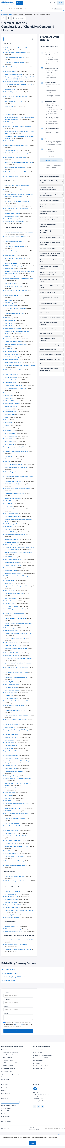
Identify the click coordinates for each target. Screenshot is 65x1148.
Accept (32, 1143)
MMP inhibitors (9, 349)
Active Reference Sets (8, 1054)
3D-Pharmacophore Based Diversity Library (17, 190)
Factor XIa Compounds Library (14, 464)
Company (4, 1085)
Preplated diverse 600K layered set (15, 876)
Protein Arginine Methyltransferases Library (17, 701)
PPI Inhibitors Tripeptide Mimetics (15, 534)
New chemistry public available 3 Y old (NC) (17, 944)
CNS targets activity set (11, 150)
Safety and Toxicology (39, 1068)
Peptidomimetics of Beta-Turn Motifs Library (18, 836)
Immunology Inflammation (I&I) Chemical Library (19, 84)
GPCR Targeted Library (11, 776)
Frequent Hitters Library (12, 562)
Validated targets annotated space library (17, 122)
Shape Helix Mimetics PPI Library (14, 861)
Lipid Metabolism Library (12, 684)
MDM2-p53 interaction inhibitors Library (17, 813)
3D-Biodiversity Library (11, 206)
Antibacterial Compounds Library (14, 593)
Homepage (4, 14)
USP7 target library (10, 320)
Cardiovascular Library (11, 687)
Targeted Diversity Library (12, 213)
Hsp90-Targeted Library (11, 539)
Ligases (7, 420)
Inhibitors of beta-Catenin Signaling (15, 818)
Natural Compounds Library (13, 498)
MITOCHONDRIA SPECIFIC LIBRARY (16, 96)
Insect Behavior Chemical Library (14, 62)
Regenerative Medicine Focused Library (16, 677)
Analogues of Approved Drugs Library (16, 447)
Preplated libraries (8, 1060)
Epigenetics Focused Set (12, 542)
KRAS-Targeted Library (11, 758)
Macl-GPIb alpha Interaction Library (15, 609)
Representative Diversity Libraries (15, 221)
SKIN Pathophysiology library (13, 74)
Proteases (7, 409)
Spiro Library (8, 583)
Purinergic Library (10, 792)
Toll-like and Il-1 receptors (12, 401)
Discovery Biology (9, 980)
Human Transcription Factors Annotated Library (19, 162)
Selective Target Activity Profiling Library (16, 145)
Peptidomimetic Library (11, 853)
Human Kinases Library (11, 263)
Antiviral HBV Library (11, 737)
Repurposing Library (11, 915)
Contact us (4, 1096)
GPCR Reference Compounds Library (15, 258)
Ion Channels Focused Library (13, 559)
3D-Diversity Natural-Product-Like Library (17, 201)
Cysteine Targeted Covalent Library (15, 493)
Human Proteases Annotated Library (15, 157)
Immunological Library (11, 698)
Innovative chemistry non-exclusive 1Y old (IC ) (18, 949)
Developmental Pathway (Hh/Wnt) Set (16, 719)
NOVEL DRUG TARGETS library (14, 101)
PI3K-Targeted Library (11, 745)
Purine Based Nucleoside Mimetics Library (17, 803)
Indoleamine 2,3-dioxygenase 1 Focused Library (18, 633)
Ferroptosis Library (10, 71)
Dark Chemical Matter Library (13, 565)
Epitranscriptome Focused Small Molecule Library (19, 663)
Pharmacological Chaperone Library (15, 52)
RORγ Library (9, 456)
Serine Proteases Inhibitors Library (15, 705)
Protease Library (9, 393)
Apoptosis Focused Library (12, 380)
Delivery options (5, 1093)
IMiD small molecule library (13, 328)
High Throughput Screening (8, 1105)
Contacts (36, 1085)
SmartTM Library (10, 219)
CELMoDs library (10, 326)
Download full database (51, 160)
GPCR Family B (9, 441)
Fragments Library (10, 567)
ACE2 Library (8, 503)
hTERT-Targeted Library (11, 374)
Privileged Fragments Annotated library (16, 451)
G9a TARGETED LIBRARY (12, 354)
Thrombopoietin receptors (12, 403)
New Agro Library (10, 590)
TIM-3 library (8, 323)
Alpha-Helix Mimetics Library (13, 840)
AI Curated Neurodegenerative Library (16, 67)
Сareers (3, 1090)
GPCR (3, 1113)
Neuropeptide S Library (11, 630)
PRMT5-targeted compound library (15, 57)
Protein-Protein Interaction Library (15, 865)
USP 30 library (9, 318)
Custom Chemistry (9, 969)
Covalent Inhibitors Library (12, 653)
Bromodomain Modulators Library (15, 509)
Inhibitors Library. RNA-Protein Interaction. (17, 488)
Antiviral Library (9, 742)
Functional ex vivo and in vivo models (43, 1066)
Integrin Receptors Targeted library (15, 638)
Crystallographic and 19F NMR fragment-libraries (19, 476)
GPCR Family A (9, 444)
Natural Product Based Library (13, 573)
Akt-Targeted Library (11, 768)
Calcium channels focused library (14, 370)
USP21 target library (11, 305)
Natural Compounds (8, 1065)
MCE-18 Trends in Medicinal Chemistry (16, 208)
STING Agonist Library (11, 606)
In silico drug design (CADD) (40, 1057)
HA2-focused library (11, 351)
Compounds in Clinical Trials (13, 905)
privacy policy (19, 1024)
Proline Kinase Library (11, 755)
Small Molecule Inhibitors (12, 917)
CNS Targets (8, 529)
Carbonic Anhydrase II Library (13, 481)
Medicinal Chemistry (10, 973)
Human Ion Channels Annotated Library (16, 153)
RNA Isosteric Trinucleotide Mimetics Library (18, 658)
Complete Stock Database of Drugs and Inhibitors (19, 910)
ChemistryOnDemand (33, 1129)
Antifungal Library (10, 603)
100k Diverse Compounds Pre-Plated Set (17, 881)
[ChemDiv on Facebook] (34, 1106)
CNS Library (8, 798)
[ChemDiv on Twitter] (42, 1106)
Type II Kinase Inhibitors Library (14, 751)
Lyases (6, 417)
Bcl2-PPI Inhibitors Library (12, 823)
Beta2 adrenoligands (11, 377)
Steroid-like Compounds (12, 655)
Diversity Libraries (7, 1057)
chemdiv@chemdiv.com (39, 1101)
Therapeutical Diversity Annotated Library (17, 141)
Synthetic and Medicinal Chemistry (42, 1055)
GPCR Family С (9, 438)
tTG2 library (8, 336)
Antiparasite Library (10, 601)
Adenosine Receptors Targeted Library (16, 618)
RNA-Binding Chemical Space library (15, 308)
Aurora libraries (5, 1116)
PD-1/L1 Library (9, 695)
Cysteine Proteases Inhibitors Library (15, 710)
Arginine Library (9, 580)
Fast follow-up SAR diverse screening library (17, 185)
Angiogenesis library (11, 645)
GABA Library (9, 795)
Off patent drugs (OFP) (11, 896)
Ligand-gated (8, 422)
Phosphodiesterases (11, 411)
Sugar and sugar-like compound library (16, 344)
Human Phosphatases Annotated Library (16, 172)
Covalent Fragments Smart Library (15, 472)
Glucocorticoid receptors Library (14, 613)
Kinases (7, 425)
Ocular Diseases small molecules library (16, 467)
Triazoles (7, 461)
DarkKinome (8, 300)
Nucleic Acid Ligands (11, 628)
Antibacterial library (10, 382)
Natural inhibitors (10, 268)
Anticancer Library (10, 727)
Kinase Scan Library (10, 338)
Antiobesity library (10, 89)
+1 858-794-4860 (38, 1099)
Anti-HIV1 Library (10, 740)
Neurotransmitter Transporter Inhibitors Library (19, 788)
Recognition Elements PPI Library (14, 826)
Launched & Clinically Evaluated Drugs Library (18, 126)
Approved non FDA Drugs (12, 907)
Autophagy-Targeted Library (13, 524)
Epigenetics (8, 430)
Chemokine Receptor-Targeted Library (16, 648)
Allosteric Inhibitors (10, 765)
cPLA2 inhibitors (9, 459)
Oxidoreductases (10, 414)
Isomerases (8, 428)
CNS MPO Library (10, 801)
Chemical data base (6, 1121)
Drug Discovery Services (41, 1046)
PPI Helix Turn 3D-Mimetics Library (15, 856)
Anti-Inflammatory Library (12, 690)
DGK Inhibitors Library (11, 545)
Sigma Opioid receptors (11, 406)
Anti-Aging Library (10, 682)
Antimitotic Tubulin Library (12, 724)
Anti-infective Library (11, 598)
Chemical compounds (7, 1119)
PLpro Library (9, 506)
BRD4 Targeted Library (11, 642)
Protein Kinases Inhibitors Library (14, 771)
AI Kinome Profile (38, 1049)
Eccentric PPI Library (11, 532)
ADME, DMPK (37, 1063)
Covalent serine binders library (14, 385)
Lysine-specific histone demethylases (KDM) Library (20, 365)
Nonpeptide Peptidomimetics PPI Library (17, 846)
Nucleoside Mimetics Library (13, 808)
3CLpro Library (9, 501)
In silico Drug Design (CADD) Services (15, 977)
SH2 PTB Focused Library (12, 811)
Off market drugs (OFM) (12, 899)
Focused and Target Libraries (10, 1052)
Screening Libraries (6, 1049)
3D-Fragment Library (11, 570)
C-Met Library (9, 748)
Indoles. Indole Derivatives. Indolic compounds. (18, 576)
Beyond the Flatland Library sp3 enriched (17, 586)
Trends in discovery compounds (10, 1102)
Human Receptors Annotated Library (15, 167)
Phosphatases (9, 114)
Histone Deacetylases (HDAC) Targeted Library (18, 552)
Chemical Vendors (6, 1108)
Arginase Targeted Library (12, 516)
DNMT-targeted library (11, 359)
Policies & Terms (5, 1128)
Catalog (10, 14)
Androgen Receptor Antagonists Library (16, 730)
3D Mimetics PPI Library (12, 830)
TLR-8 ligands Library (11, 692)
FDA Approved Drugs (11, 902)
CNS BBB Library (9, 557)
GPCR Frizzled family (11, 436)
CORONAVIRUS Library (12, 734)
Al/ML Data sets (37, 1052)
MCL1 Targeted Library (11, 513)
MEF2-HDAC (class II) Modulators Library (17, 715)
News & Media (5, 1088)
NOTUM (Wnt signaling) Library (14, 484)
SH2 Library (8, 526)
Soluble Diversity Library (12, 216)
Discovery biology (38, 1060)
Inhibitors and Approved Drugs (11, 1063)
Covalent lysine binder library (13, 341)
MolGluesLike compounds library (14, 313)
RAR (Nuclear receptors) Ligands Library (16, 672)
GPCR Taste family (10, 433)
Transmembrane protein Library (14, 81)
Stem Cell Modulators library (13, 362)
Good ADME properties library (14, 92)
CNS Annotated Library (11, 176)
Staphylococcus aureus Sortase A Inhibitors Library (19, 232)
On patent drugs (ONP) (11, 894)
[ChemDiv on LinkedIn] (38, 1106)
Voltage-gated (9, 398)
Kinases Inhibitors (6, 1111)
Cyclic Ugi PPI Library (11, 843)
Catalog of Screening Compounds (12, 1046)
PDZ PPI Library (9, 851)
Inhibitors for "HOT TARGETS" (13, 891)
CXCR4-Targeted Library (12, 357)
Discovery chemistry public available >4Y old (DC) (19, 940)
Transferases (8, 395)
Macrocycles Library (10, 833)
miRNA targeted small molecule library (16, 388)
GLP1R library (9, 106)
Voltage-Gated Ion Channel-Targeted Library (18, 778)
